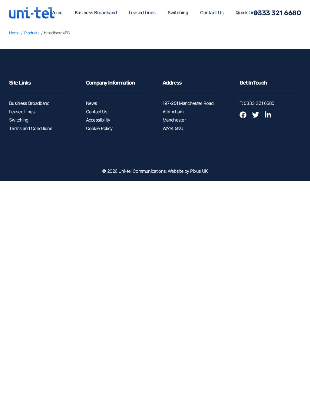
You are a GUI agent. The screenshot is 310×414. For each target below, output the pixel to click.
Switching (178, 12)
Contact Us (211, 12)
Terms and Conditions (30, 128)
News (91, 103)
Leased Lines (142, 12)
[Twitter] (257, 115)
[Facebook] (245, 115)
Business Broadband (96, 12)
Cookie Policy (99, 128)
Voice (57, 12)
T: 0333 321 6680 (256, 103)
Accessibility (98, 120)
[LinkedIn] (270, 115)
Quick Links (247, 12)
